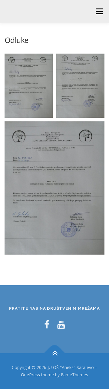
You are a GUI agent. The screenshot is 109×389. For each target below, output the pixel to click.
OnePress (30, 374)
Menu (99, 11)
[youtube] (61, 324)
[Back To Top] (54, 353)
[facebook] (46, 324)
